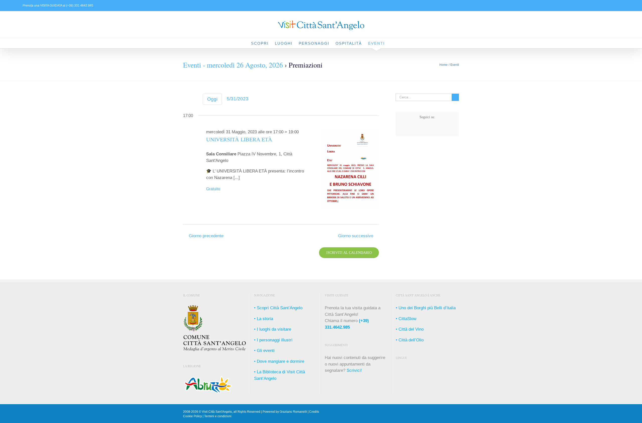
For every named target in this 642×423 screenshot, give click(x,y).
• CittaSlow (406, 318)
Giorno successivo (355, 235)
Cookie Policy (192, 416)
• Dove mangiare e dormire (279, 361)
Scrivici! (354, 370)
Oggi (212, 99)
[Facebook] (414, 130)
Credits (314, 411)
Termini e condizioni (217, 416)
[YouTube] (440, 130)
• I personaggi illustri (273, 340)
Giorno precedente (206, 235)
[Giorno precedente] (186, 100)
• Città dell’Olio (410, 340)
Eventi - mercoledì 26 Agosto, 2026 (233, 65)
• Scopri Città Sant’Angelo (278, 308)
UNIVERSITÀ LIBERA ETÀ (239, 140)
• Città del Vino (410, 329)
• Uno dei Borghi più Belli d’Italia (426, 308)
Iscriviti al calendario (349, 253)
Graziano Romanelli (293, 411)
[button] (392, 43)
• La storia (263, 318)
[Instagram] (423, 130)
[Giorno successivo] (195, 100)
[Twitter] (431, 130)
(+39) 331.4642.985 (79, 5)
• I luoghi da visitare (272, 329)
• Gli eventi (264, 350)
